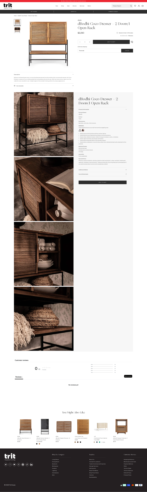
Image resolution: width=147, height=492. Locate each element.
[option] (73, 1)
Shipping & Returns (129, 459)
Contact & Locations (94, 461)
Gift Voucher (92, 468)
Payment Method (128, 464)
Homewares (55, 472)
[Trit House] (7, 6)
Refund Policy (127, 472)
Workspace (55, 466)
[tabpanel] (73, 392)
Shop (62, 6)
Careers (91, 475)
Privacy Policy (127, 475)
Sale (68, 6)
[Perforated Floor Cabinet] (102, 425)
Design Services (93, 466)
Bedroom (54, 464)
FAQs (125, 466)
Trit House (12, 485)
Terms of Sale (127, 468)
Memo (89, 6)
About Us (91, 459)
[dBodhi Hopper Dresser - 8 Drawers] (64, 425)
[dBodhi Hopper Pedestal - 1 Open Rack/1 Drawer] (121, 425)
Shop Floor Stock (94, 472)
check (127, 50)
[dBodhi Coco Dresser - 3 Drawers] (25, 425)
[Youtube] (14, 464)
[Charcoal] (37, 444)
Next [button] (70, 44)
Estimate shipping (82, 46)
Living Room (55, 459)
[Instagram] (18, 464)
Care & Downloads (83, 174)
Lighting (54, 470)
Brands (74, 6)
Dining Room (55, 461)
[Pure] (39, 444)
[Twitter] (5, 464)
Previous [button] (25, 44)
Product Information (84, 109)
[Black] (80, 442)
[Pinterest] (22, 464)
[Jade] (99, 442)
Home (15, 15)
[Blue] (97, 442)
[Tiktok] (27, 464)
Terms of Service (128, 470)
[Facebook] (10, 464)
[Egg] (94, 442)
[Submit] (131, 6)
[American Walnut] (78, 442)
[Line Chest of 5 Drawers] (83, 425)
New (57, 6)
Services (82, 6)
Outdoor (54, 468)
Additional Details (83, 169)
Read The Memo (93, 470)
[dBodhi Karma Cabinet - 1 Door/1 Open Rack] (44, 425)
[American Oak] (75, 442)
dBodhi (79, 20)
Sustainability (93, 477)
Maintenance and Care (130, 461)
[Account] (139, 6)
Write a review (128, 376)
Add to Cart (111, 42)
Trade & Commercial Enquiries (97, 464)
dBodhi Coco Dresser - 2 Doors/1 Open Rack (27, 15)
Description (17, 74)
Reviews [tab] (18, 377)
